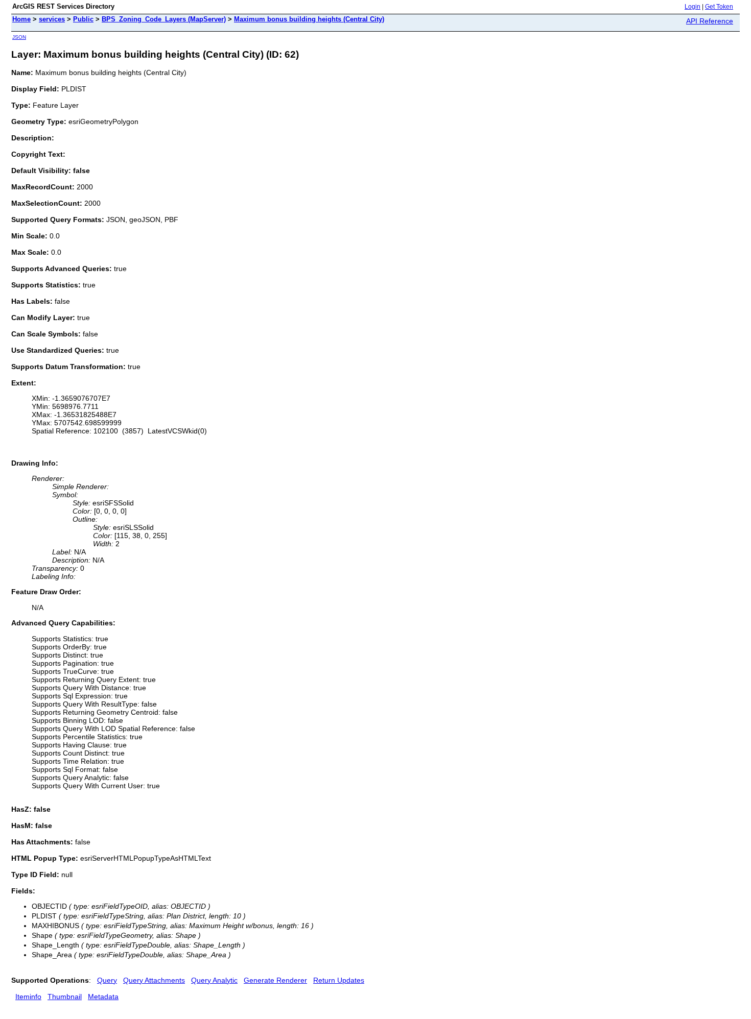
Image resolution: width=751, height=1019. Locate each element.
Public (83, 19)
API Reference (709, 21)
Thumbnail (65, 996)
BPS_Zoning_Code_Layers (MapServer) (164, 19)
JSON (19, 37)
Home (21, 19)
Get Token (719, 7)
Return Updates (338, 980)
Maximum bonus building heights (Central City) (309, 19)
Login (692, 7)
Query (107, 980)
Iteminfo (28, 996)
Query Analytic (214, 980)
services (52, 19)
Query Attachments (154, 980)
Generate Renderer (275, 980)
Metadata (103, 996)
